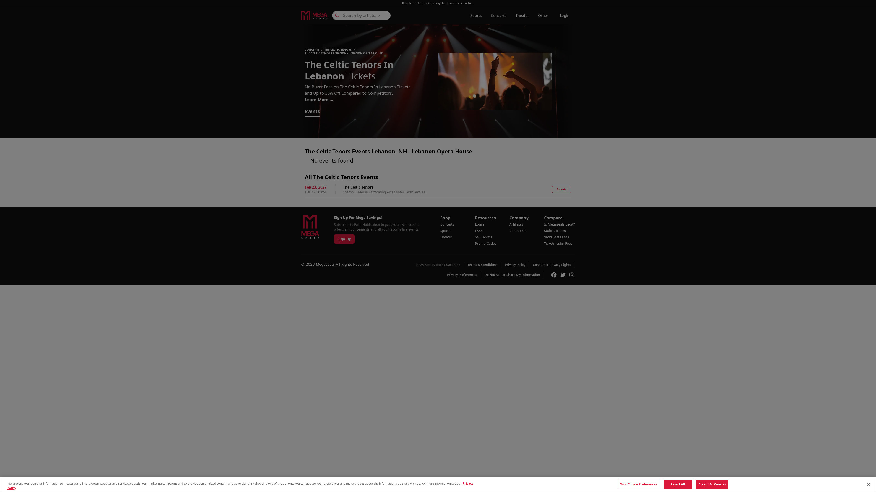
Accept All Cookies (712, 484)
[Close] (869, 484)
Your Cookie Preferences (638, 484)
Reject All (677, 484)
